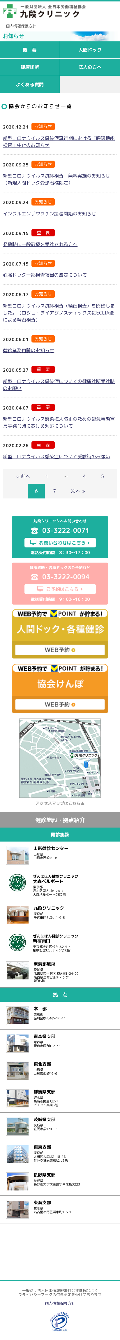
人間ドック (90, 50)
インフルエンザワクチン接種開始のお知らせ (49, 213)
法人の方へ (90, 67)
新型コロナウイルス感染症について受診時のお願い (56, 456)
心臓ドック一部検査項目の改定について (45, 275)
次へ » (78, 491)
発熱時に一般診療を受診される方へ (40, 244)
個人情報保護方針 (21, 26)
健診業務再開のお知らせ (28, 350)
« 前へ (23, 476)
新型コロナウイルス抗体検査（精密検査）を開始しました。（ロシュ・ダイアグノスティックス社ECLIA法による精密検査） (59, 313)
